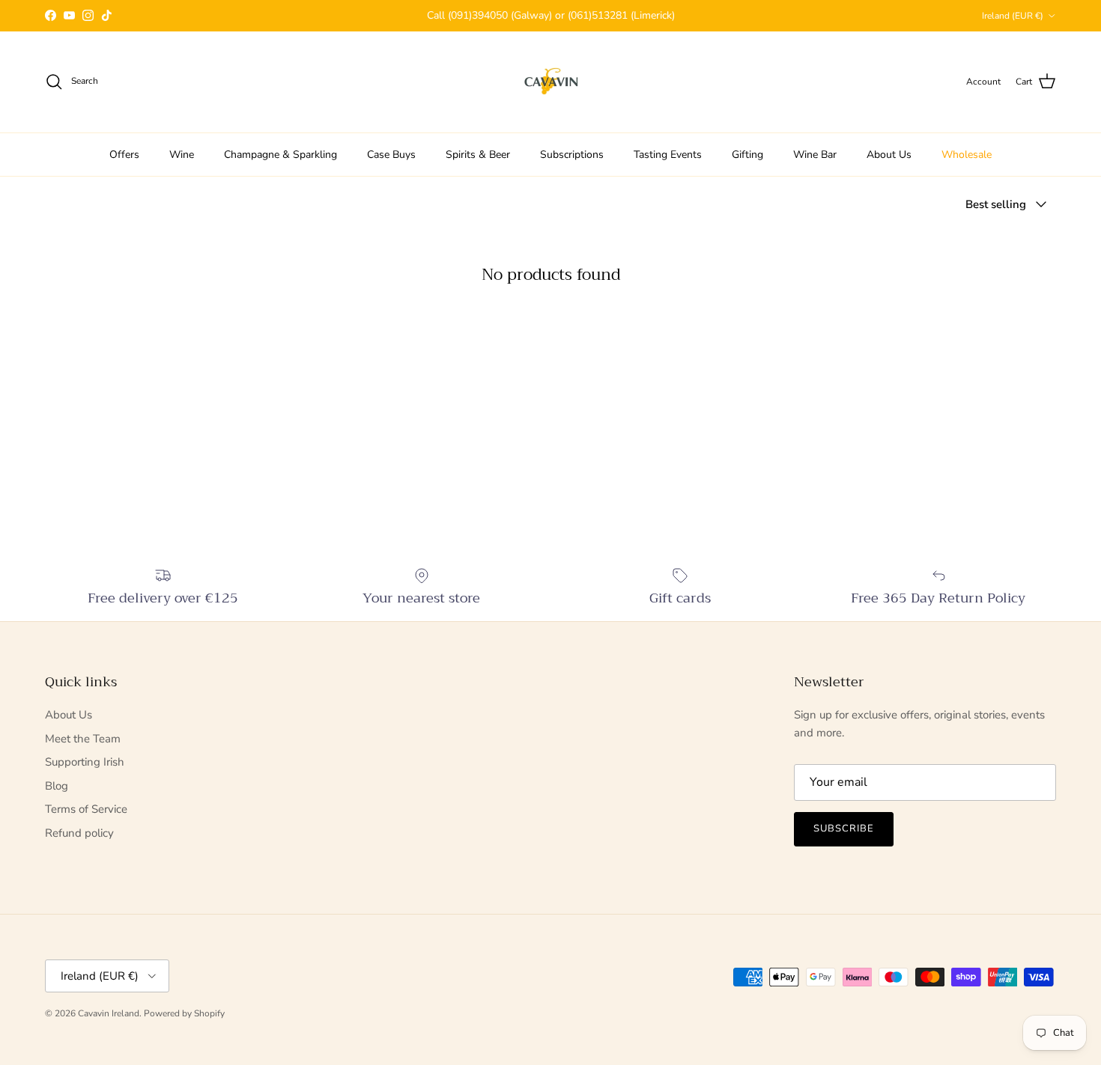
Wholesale (966, 154)
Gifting (747, 154)
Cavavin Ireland (108, 1013)
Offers (124, 154)
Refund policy (79, 833)
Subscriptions (572, 154)
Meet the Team (83, 738)
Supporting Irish (84, 761)
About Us (889, 154)
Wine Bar (815, 154)
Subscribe (843, 828)
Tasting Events (668, 154)
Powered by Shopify (184, 1013)
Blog (56, 785)
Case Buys (391, 154)
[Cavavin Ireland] (550, 82)
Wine (181, 154)
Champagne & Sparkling (280, 154)
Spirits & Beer (478, 154)
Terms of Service (86, 809)
